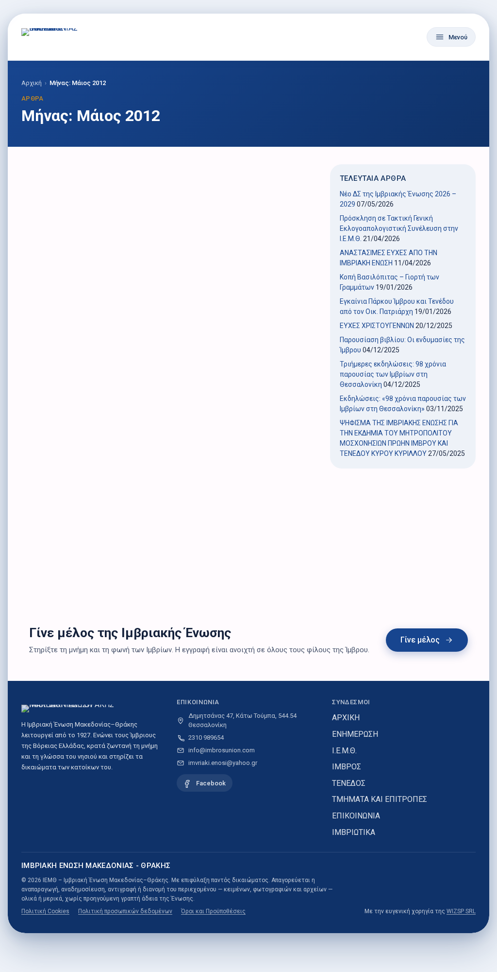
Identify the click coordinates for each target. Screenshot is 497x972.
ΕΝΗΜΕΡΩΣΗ (355, 734)
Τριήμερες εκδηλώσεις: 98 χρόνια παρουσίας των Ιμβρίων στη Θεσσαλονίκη (393, 374)
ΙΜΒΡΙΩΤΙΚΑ (353, 832)
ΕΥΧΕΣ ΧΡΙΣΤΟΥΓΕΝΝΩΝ (377, 326)
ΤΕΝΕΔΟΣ (348, 783)
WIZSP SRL (461, 911)
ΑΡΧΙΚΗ (346, 717)
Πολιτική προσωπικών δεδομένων (125, 911)
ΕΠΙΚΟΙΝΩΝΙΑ (356, 815)
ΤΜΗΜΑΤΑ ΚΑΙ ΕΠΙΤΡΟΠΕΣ (379, 799)
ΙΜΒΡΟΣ (346, 766)
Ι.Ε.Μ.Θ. (344, 750)
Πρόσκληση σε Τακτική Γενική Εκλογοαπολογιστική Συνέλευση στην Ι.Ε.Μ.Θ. (399, 228)
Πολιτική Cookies (45, 911)
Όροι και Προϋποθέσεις (213, 911)
